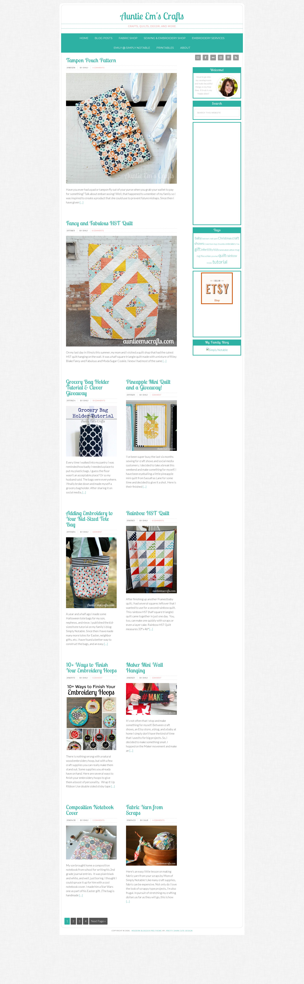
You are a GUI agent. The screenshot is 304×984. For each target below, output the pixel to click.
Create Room (208, 244)
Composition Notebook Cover (90, 809)
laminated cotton (226, 249)
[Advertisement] (216, 172)
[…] (81, 202)
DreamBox (221, 244)
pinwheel (214, 256)
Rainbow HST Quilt (147, 513)
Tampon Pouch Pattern (91, 60)
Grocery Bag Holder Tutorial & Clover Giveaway (87, 387)
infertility (207, 249)
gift (198, 249)
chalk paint (214, 239)
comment (156, 395)
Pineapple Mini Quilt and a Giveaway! (148, 384)
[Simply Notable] (217, 350)
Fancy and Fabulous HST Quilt (99, 223)
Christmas (225, 238)
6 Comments (98, 231)
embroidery (231, 243)
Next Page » (98, 921)
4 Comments (98, 68)
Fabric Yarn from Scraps (144, 809)
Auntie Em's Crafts (152, 16)
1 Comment (97, 678)
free (237, 244)
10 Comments (99, 400)
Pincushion (206, 256)
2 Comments (98, 820)
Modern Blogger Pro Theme (147, 931)
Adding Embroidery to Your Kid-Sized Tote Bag (89, 518)
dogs (215, 244)
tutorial (219, 261)
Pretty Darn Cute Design (179, 931)
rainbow (232, 255)
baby (198, 238)
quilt (222, 255)
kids (216, 249)
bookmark (205, 239)
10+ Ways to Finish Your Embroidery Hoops (91, 667)
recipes (209, 263)
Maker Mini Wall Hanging (144, 667)
